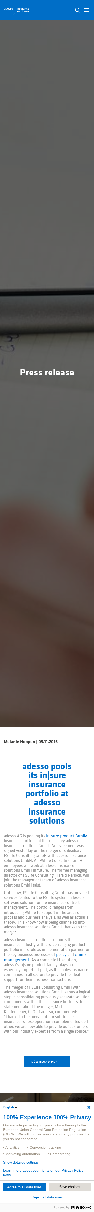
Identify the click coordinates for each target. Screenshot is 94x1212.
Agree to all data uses (24, 1187)
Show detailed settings (21, 1162)
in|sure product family (66, 836)
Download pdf (45, 1061)
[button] (86, 10)
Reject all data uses (47, 1197)
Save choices (69, 1187)
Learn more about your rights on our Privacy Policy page (43, 1172)
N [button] (77, 10)
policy (61, 954)
